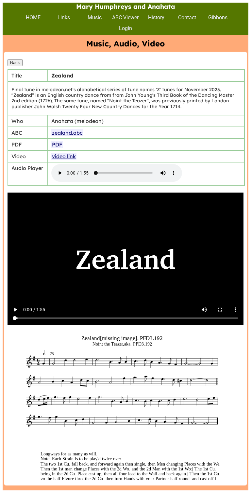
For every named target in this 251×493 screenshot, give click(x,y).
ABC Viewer (125, 17)
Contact (187, 17)
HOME (33, 17)
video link (64, 156)
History (156, 17)
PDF (57, 144)
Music (95, 17)
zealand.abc (67, 132)
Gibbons (217, 17)
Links (64, 17)
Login (125, 28)
